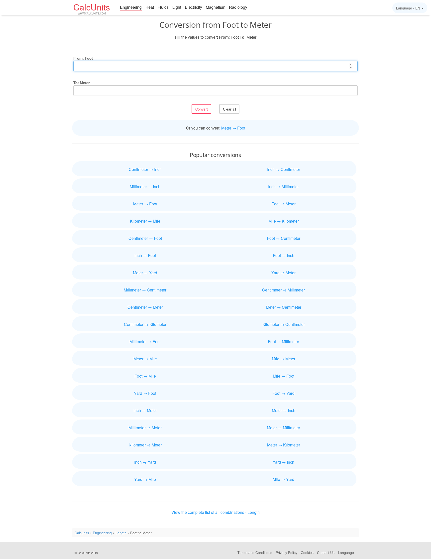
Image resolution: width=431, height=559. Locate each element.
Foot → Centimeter (283, 238)
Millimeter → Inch (145, 186)
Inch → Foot (145, 255)
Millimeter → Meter (145, 427)
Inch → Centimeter (283, 169)
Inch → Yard (145, 462)
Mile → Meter (283, 359)
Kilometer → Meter (145, 445)
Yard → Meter (283, 273)
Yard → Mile (145, 479)
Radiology (238, 7)
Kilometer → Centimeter (283, 324)
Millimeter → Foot (145, 341)
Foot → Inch (283, 255)
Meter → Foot (233, 128)
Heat (149, 7)
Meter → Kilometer (283, 445)
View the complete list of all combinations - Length (215, 512)
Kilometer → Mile (145, 221)
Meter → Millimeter (283, 427)
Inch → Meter (145, 410)
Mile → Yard (283, 479)
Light (176, 7)
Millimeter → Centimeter (145, 290)
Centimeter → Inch (145, 169)
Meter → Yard (145, 273)
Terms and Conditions (254, 552)
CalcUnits (91, 8)
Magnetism (215, 7)
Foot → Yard (283, 393)
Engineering (131, 7)
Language (346, 552)
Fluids (163, 7)
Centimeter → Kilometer (145, 324)
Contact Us (325, 552)
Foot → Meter (284, 204)
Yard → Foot (145, 393)
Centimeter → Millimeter (283, 290)
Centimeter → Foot (145, 238)
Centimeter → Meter (145, 307)
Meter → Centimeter (283, 307)
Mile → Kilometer (283, 221)
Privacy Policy (286, 552)
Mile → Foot (283, 376)
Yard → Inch (283, 462)
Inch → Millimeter (283, 186)
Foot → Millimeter (283, 341)
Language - (408, 7)
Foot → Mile (145, 376)
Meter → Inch (283, 410)
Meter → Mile (145, 359)
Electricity (193, 7)
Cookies (307, 552)
